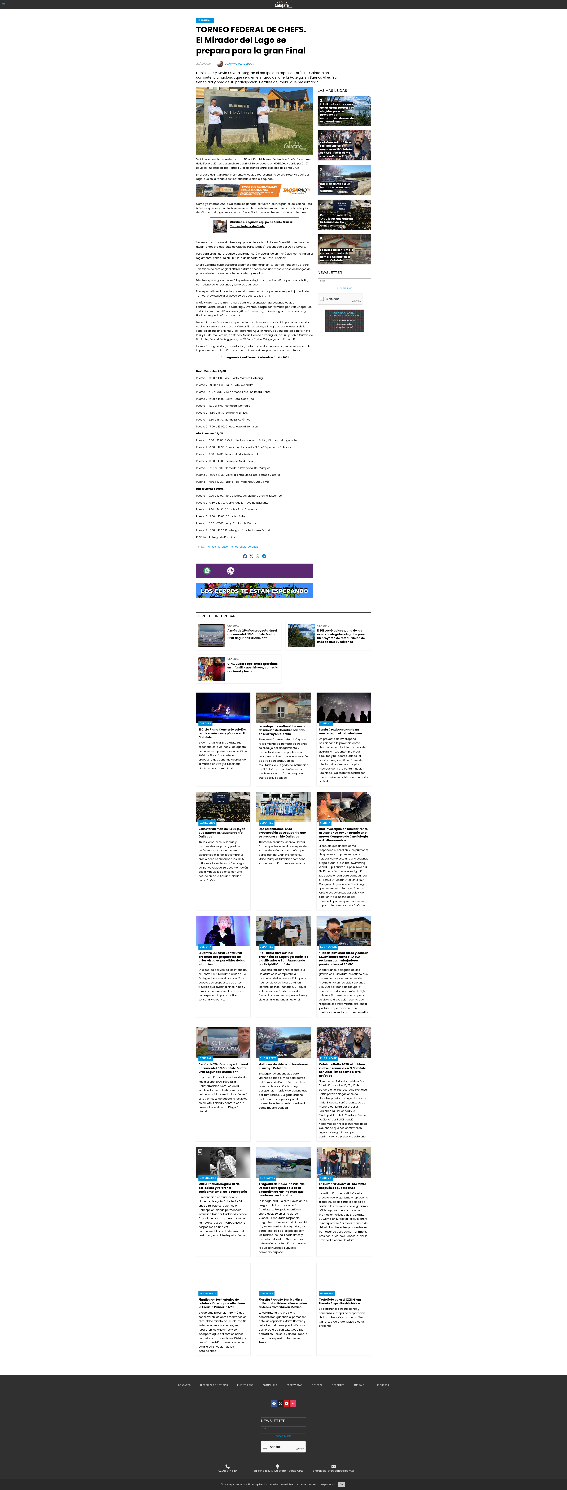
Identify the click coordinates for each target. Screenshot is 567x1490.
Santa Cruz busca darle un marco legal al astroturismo (340, 731)
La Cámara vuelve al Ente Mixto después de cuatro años (342, 1186)
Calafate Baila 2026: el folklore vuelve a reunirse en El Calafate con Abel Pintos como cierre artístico (342, 1070)
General (204, 20)
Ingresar (383, 1385)
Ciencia (325, 823)
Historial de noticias (214, 1385)
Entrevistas (294, 1385)
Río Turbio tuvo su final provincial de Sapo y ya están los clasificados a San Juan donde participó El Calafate (283, 958)
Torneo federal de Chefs (244, 546)
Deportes (266, 823)
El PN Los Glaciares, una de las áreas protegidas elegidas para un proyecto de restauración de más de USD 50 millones (341, 636)
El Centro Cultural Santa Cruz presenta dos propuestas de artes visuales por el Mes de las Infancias (221, 958)
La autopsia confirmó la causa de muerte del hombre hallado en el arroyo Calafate (282, 730)
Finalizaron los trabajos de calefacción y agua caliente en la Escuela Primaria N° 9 (221, 1303)
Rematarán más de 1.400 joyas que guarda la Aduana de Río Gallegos (221, 833)
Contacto (184, 1385)
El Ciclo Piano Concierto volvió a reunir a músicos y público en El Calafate (222, 733)
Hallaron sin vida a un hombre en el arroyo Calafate (283, 1066)
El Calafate (328, 947)
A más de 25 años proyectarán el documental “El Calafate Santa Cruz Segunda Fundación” (252, 634)
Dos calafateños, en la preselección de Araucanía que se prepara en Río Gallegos (282, 833)
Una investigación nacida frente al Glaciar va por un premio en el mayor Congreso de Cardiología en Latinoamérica (343, 834)
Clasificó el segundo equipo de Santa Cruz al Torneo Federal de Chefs (261, 224)
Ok (341, 1484)
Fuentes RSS (245, 1385)
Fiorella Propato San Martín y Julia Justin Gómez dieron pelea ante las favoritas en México (283, 1303)
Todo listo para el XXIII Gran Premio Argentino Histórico (340, 1301)
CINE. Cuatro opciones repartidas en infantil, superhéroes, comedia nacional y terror (252, 667)
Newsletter (330, 273)
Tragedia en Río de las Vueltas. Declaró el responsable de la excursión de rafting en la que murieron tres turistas (282, 1189)
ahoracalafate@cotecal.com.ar (333, 1471)
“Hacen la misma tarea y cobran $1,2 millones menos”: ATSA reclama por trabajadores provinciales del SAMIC (343, 958)
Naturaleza (208, 1178)
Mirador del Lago (218, 546)
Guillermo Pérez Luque (239, 63)
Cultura (205, 723)
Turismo (325, 723)
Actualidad (270, 1385)
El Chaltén (267, 1178)
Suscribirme (344, 288)
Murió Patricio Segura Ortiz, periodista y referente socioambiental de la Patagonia (222, 1188)
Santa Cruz (207, 823)
